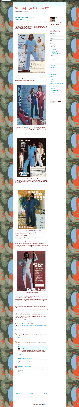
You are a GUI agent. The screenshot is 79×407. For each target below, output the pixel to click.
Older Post (45, 393)
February (54, 57)
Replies (20, 346)
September (54, 51)
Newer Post (18, 393)
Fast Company (52, 88)
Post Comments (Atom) (34, 397)
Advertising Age (53, 74)
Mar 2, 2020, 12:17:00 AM (29, 358)
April (53, 55)
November (54, 48)
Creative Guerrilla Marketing (55, 86)
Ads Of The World (53, 70)
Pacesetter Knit (31, 325)
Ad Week (51, 69)
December (54, 46)
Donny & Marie (28, 127)
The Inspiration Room (54, 95)
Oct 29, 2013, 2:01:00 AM (26, 341)
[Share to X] (30, 323)
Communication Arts (53, 85)
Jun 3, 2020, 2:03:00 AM (26, 366)
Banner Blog (52, 76)
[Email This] (27, 323)
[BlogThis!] (28, 323)
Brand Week (52, 81)
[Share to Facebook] (31, 323)
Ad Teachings (52, 67)
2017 (52, 40)
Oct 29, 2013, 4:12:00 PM (28, 348)
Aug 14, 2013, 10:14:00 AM (27, 333)
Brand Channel (52, 79)
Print (35, 325)
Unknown (20, 333)
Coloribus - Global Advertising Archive (56, 83)
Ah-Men (22, 325)
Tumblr (54, 33)
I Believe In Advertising (54, 90)
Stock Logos (52, 92)
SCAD (51, 27)
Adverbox (51, 72)
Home (32, 393)
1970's (19, 325)
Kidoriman (20, 366)
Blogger (44, 404)
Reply (19, 337)
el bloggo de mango (33, 7)
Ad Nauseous (52, 65)
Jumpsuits (26, 325)
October (53, 49)
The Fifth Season (39, 325)
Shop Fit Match (21, 358)
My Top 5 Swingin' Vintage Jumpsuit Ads (56, 53)
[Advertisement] (56, 112)
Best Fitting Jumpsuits (29, 361)
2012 (52, 45)
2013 (52, 43)
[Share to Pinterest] (32, 323)
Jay (21, 348)
